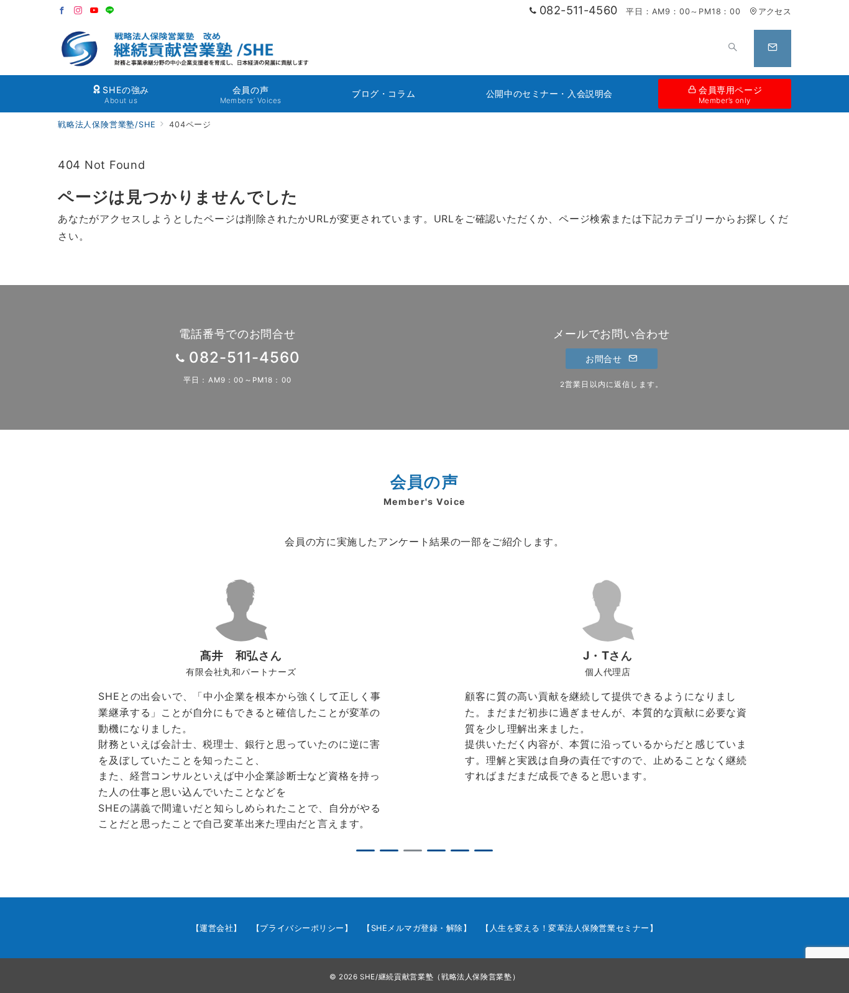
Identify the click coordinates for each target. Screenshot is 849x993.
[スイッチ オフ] (733, 48)
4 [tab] (436, 850)
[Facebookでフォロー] (62, 11)
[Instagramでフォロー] (78, 11)
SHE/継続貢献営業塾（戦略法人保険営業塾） (440, 977)
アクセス (774, 11)
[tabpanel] (241, 705)
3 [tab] (412, 850)
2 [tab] (389, 850)
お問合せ (605, 358)
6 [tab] (483, 850)
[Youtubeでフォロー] (94, 11)
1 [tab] (365, 850)
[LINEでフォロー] (110, 11)
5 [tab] (460, 850)
